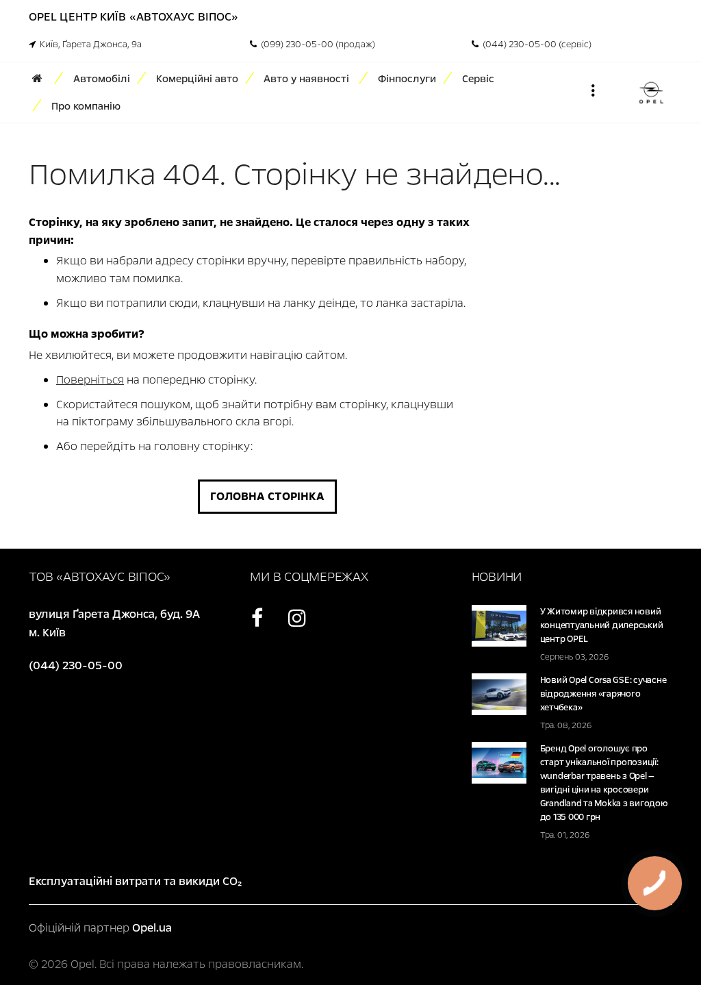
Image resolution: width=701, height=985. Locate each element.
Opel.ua (152, 928)
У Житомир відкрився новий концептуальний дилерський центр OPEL (601, 625)
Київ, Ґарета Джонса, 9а (89, 44)
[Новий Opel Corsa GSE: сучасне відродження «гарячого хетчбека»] (499, 693)
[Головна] (41, 78)
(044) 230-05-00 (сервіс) (535, 44)
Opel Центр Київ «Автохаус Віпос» (133, 17)
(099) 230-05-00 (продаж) (316, 44)
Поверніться (90, 380)
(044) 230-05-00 (76, 665)
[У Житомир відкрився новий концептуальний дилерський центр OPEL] (499, 625)
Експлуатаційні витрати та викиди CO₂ (135, 881)
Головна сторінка (267, 496)
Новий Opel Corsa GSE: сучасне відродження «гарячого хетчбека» (603, 694)
